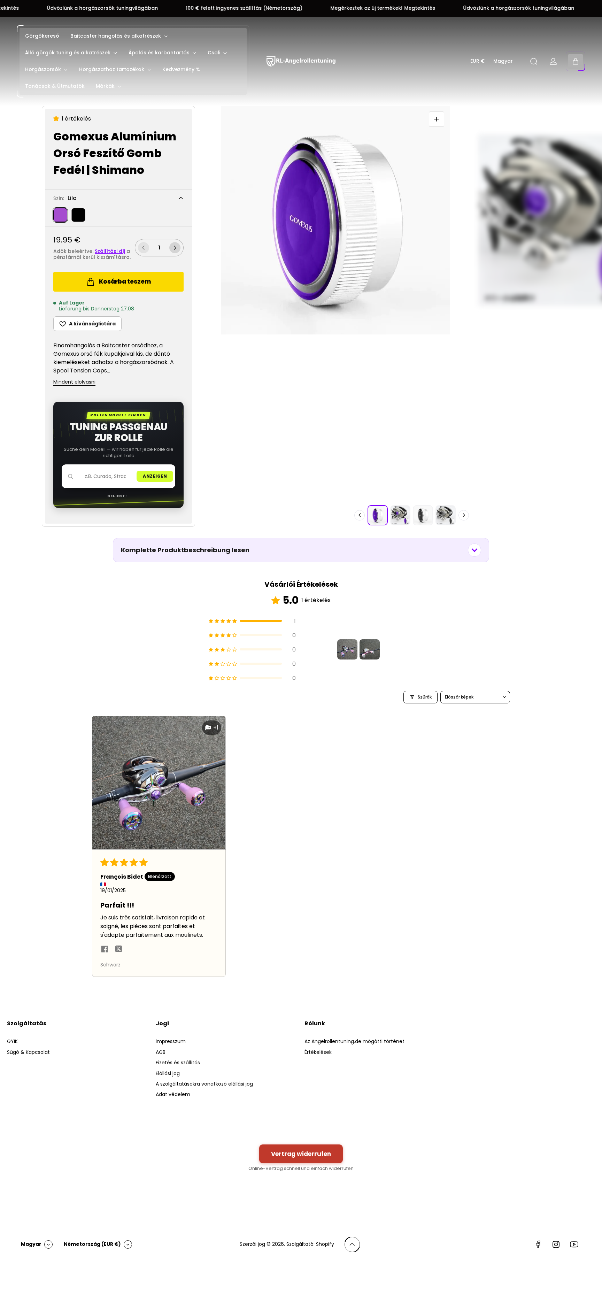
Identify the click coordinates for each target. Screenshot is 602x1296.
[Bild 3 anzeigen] (423, 515)
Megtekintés (361, 8)
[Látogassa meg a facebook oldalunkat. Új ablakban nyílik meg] (538, 1244)
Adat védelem (173, 1094)
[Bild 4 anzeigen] (445, 515)
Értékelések (318, 1052)
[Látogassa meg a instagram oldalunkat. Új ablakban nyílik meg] (556, 1244)
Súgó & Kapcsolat (28, 1052)
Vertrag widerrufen (301, 1154)
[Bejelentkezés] (553, 61)
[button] (57, 119)
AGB (160, 1052)
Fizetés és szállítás (178, 1062)
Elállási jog (168, 1073)
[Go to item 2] (370, 649)
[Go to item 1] (347, 649)
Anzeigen (155, 476)
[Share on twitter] (118, 950)
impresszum (171, 1041)
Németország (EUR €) (92, 1244)
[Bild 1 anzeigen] (378, 515)
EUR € (477, 61)
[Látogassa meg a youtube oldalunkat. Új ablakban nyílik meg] (574, 1244)
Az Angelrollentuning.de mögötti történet (354, 1041)
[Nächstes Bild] (463, 515)
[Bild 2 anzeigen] (400, 515)
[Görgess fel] (352, 1244)
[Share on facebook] (104, 949)
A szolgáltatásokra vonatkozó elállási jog (204, 1083)
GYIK (12, 1041)
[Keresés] (534, 61)
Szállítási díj (110, 251)
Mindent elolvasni (74, 382)
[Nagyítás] (436, 119)
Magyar (503, 61)
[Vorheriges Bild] (359, 515)
